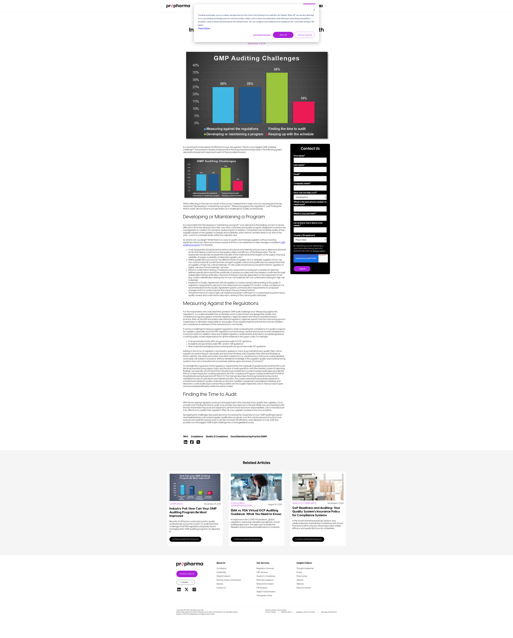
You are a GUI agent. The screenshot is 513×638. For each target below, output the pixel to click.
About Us (220, 563)
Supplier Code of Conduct (305, 612)
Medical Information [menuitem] (265, 584)
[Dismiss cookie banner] (314, 10)
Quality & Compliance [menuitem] (265, 576)
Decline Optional (305, 35)
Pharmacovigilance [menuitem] (264, 580)
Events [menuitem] (299, 572)
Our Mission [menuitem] (221, 569)
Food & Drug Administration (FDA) (241, 504)
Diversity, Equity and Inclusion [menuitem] (228, 580)
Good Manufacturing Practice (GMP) (249, 436)
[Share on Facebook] (192, 443)
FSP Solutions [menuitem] (261, 588)
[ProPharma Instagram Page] (194, 589)
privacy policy (319, 251)
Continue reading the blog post (185, 539)
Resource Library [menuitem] (304, 588)
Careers (184, 582)
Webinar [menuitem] (300, 584)
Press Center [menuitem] (302, 576)
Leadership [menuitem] (221, 572)
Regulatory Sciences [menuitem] (265, 569)
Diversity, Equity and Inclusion (276, 610)
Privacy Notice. (204, 28)
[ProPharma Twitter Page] (186, 589)
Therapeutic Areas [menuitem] (264, 596)
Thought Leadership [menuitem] (305, 569)
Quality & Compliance (217, 436)
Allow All (283, 35)
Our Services (262, 563)
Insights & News (304, 563)
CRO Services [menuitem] (262, 572)
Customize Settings (262, 35)
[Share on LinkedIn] (186, 443)
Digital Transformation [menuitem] (265, 592)
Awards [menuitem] (219, 584)
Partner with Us (187, 574)
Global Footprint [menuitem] (223, 576)
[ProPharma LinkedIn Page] (178, 589)
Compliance (197, 436)
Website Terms (286, 612)
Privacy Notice (270, 612)
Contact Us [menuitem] (221, 588)
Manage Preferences (329, 612)
